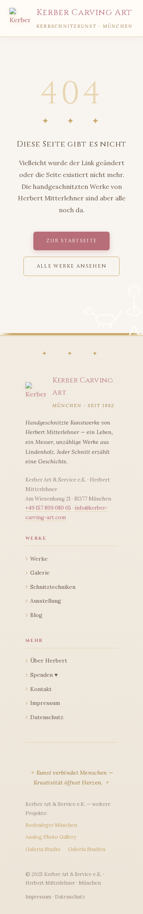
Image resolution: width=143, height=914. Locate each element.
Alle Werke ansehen (72, 266)
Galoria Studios (87, 849)
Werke (39, 558)
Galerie (40, 572)
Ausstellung (45, 600)
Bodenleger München (51, 825)
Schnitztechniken (52, 586)
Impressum (45, 702)
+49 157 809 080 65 (48, 508)
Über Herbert (48, 660)
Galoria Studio (42, 849)
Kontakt (41, 689)
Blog (36, 615)
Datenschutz (47, 717)
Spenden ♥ (44, 674)
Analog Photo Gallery (50, 837)
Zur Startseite (71, 240)
